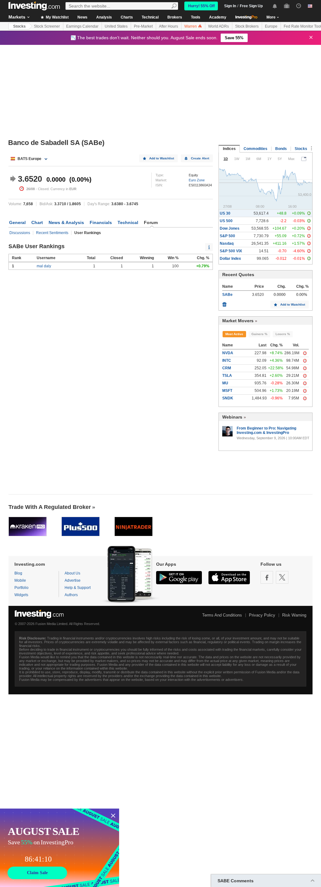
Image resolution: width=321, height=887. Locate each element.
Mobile (20, 580)
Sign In (230, 6)
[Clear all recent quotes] (224, 303)
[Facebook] (266, 577)
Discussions (19, 233)
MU (225, 383)
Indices (229, 149)
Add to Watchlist (161, 158)
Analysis (104, 17)
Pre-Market (143, 26)
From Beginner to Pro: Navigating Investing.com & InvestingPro (266, 430)
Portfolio (21, 587)
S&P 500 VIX (231, 251)
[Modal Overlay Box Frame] (59, 848)
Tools (195, 17)
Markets (16, 16)
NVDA (227, 353)
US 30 (225, 213)
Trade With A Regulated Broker (49, 507)
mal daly (44, 266)
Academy (217, 17)
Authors (71, 595)
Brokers (174, 17)
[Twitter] (282, 577)
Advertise (73, 580)
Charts (127, 17)
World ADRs (218, 26)
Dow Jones (229, 228)
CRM (226, 368)
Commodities (255, 149)
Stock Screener (47, 26)
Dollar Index (230, 258)
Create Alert (200, 158)
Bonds (281, 149)
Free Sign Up (251, 6)
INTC (226, 360)
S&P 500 (227, 236)
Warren (191, 26)
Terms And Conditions (222, 615)
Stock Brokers (247, 26)
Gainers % (259, 334)
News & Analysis (66, 222)
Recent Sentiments (52, 233)
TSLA (227, 375)
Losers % (283, 334)
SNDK (227, 398)
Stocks (19, 26)
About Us (72, 573)
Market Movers (238, 320)
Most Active (234, 334)
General (17, 222)
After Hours (168, 26)
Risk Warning (294, 615)
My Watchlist (57, 17)
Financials (101, 222)
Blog (18, 573)
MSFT (227, 390)
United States (116, 26)
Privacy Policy (262, 615)
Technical (150, 17)
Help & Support (78, 587)
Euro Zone (197, 180)
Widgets (21, 595)
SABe (227, 294)
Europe (271, 26)
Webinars (232, 416)
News (82, 17)
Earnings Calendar (82, 26)
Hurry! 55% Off (201, 6)
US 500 (226, 221)
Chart (37, 222)
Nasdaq (227, 243)
